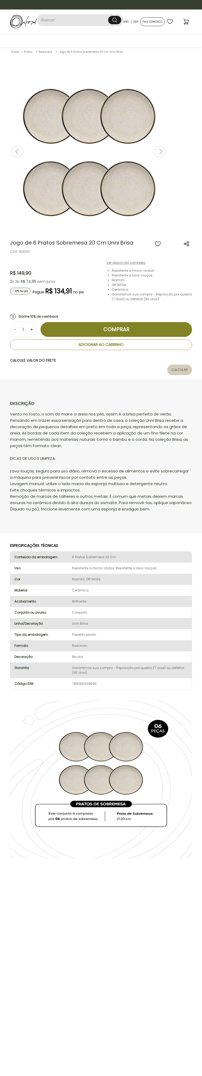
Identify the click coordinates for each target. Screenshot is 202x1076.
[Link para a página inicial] (15, 4)
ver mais (101, 621)
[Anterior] (18, 370)
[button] (186, 197)
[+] (31, 282)
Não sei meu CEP (21, 333)
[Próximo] (183, 370)
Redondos (45, 5)
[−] (15, 282)
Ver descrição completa (126, 215)
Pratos (28, 5)
